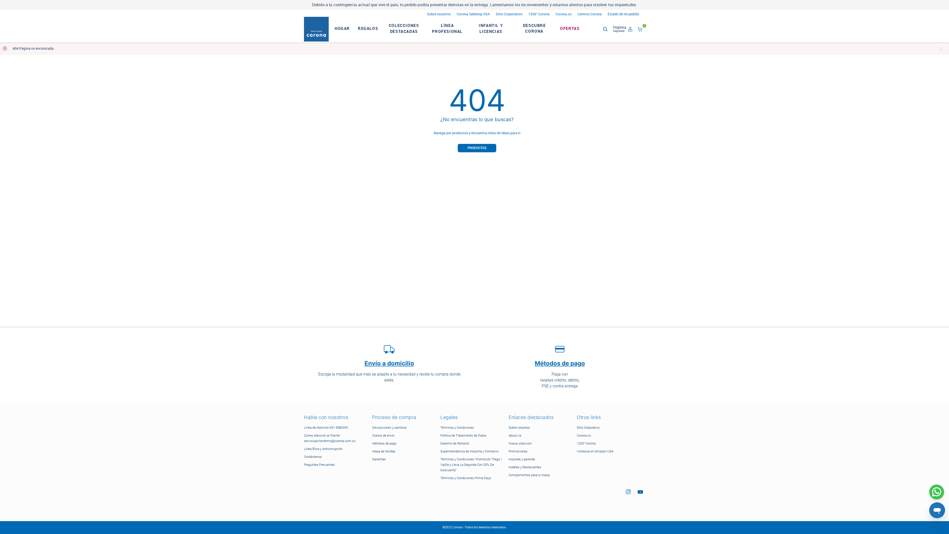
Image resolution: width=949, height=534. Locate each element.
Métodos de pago (384, 443)
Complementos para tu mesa (529, 475)
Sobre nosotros (439, 14)
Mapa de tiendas (383, 451)
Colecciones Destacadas (404, 28)
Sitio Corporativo (509, 14)
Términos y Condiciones (457, 427)
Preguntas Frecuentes (319, 465)
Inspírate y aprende (522, 459)
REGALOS (368, 28)
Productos (477, 148)
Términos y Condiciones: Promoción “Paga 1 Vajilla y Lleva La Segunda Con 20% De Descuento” (471, 464)
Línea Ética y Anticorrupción (323, 449)
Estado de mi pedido (623, 14)
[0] (640, 30)
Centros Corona (590, 14)
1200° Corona (539, 14)
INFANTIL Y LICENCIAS (491, 28)
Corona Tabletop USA (473, 14)
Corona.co (564, 14)
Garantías (379, 459)
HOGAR (342, 28)
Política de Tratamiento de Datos (463, 435)
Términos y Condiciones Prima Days (465, 478)
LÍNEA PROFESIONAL (447, 28)
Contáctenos (313, 457)
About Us (515, 435)
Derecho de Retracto (454, 443)
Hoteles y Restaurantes (525, 467)
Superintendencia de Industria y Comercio (469, 451)
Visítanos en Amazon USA (595, 451)
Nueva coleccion (520, 443)
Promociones (518, 451)
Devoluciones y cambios (389, 427)
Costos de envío (383, 435)
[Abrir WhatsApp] (936, 492)
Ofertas (570, 28)
